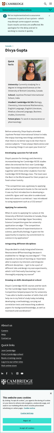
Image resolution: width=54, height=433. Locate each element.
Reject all (27, 421)
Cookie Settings (27, 413)
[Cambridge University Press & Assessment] (17, 385)
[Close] (51, 393)
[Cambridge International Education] (12, 3)
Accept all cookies (27, 428)
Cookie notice (29, 408)
